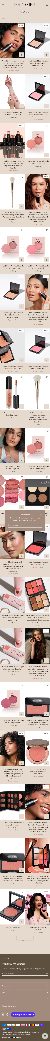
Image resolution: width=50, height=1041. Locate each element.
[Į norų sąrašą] (22, 76)
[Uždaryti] (41, 513)
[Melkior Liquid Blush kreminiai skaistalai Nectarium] (12, 392)
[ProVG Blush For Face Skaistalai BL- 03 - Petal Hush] (12, 245)
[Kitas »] (31, 938)
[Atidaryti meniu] (5, 4)
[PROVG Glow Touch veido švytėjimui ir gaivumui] (12, 445)
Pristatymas (35, 1032)
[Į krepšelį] (46, 54)
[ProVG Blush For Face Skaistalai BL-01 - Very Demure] (12, 699)
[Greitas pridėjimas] (21, 54)
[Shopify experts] (16, 1037)
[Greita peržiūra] (21, 106)
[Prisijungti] (38, 525)
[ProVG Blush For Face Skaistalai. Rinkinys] (12, 492)
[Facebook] (3, 1014)
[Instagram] (7, 1014)
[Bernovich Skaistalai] (12, 906)
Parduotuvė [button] (6, 986)
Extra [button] (3, 993)
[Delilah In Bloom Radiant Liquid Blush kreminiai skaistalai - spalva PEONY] (12, 595)
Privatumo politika (24, 1034)
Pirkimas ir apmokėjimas (22, 1032)
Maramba (6, 1032)
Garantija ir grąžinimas (9, 1034)
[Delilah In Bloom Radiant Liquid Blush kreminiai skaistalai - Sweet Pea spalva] (12, 646)
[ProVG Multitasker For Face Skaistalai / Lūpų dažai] (12, 91)
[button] (25, 998)
